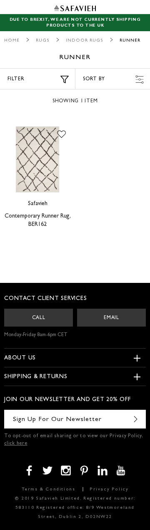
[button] (61, 134)
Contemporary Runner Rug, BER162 (38, 220)
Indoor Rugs (84, 40)
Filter (16, 79)
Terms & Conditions (48, 489)
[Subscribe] (135, 419)
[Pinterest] (84, 470)
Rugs (43, 40)
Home (12, 40)
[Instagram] (66, 470)
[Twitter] (47, 470)
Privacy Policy (109, 489)
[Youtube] (120, 470)
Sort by (94, 79)
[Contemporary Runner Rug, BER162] (37, 159)
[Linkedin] (102, 470)
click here (16, 443)
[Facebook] (29, 470)
